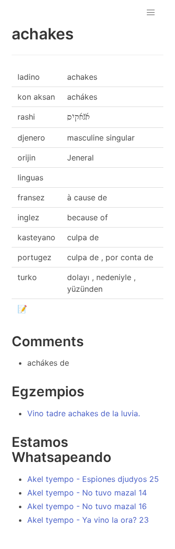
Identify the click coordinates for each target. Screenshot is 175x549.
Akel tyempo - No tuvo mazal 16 (87, 506)
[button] (150, 12)
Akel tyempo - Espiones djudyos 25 (93, 479)
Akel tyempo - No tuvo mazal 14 (87, 492)
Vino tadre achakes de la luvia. (83, 413)
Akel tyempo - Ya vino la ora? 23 (88, 520)
